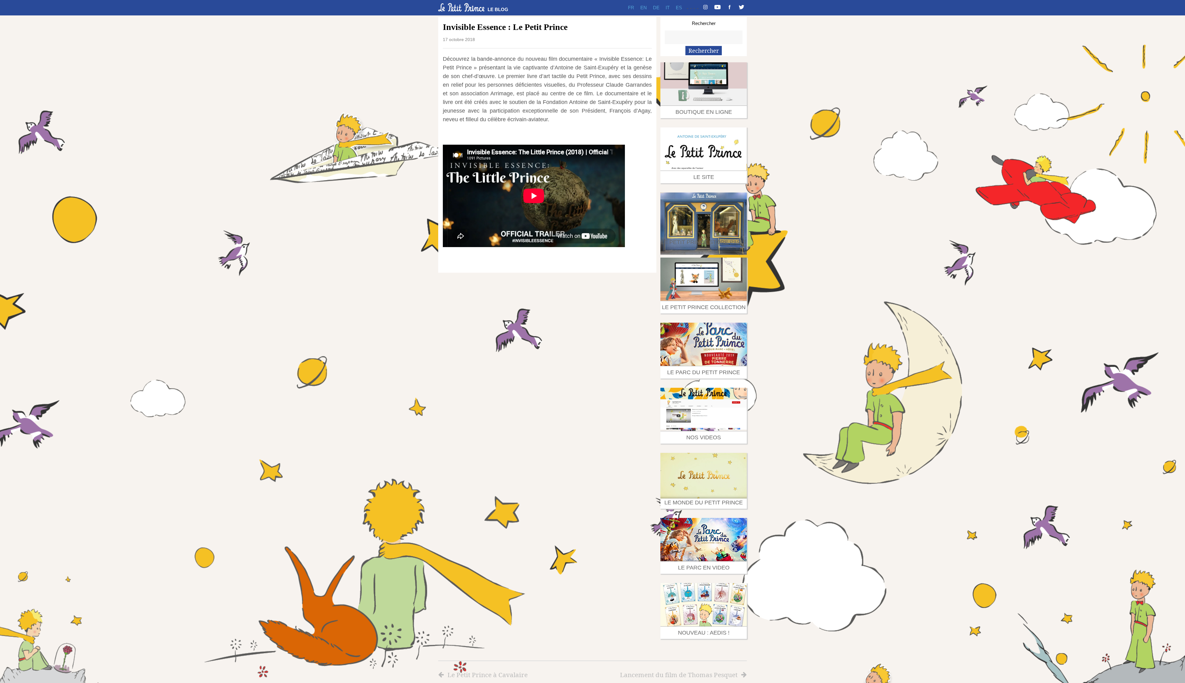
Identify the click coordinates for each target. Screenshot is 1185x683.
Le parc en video (704, 568)
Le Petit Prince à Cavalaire (487, 674)
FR (631, 7)
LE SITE (703, 177)
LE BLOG (498, 9)
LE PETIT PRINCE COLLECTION (704, 307)
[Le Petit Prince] (461, 7)
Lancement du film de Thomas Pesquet (679, 674)
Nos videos (703, 437)
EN (643, 7)
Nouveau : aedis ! (704, 633)
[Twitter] (741, 7)
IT (668, 7)
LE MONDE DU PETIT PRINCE (703, 502)
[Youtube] (717, 7)
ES (679, 7)
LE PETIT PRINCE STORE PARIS (703, 242)
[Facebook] (729, 7)
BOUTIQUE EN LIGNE (704, 112)
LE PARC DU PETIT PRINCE (703, 372)
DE (656, 7)
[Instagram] (705, 7)
